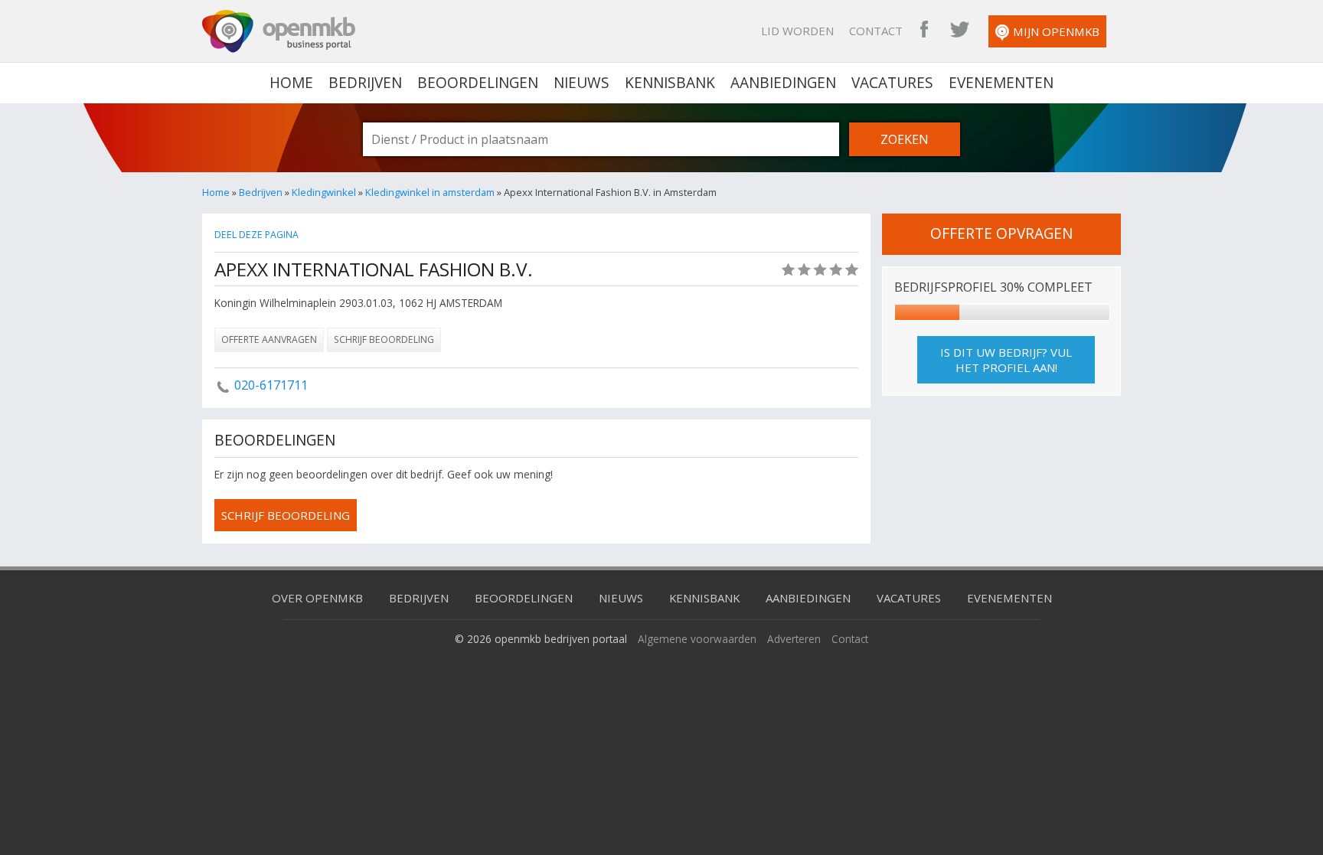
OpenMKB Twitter (959, 30)
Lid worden (797, 30)
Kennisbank (670, 83)
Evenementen (1001, 83)
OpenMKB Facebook (924, 30)
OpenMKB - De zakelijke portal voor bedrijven (278, 31)
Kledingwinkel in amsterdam (430, 192)
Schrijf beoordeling (384, 339)
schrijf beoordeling (285, 515)
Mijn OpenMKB (1056, 31)
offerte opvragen (1001, 233)
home (291, 83)
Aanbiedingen (783, 83)
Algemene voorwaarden (697, 638)
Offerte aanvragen (269, 339)
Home (216, 192)
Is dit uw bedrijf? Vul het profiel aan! (1006, 359)
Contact (876, 30)
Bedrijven (365, 83)
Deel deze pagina (256, 234)
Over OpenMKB (317, 597)
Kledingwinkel (324, 192)
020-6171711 (271, 385)
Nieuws (581, 83)
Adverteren (794, 638)
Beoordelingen (477, 83)
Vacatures (892, 83)
